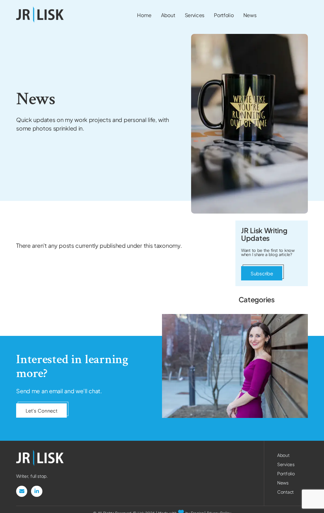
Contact (285, 492)
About (283, 455)
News (283, 482)
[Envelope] (21, 491)
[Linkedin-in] (36, 491)
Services (286, 464)
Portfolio (286, 473)
